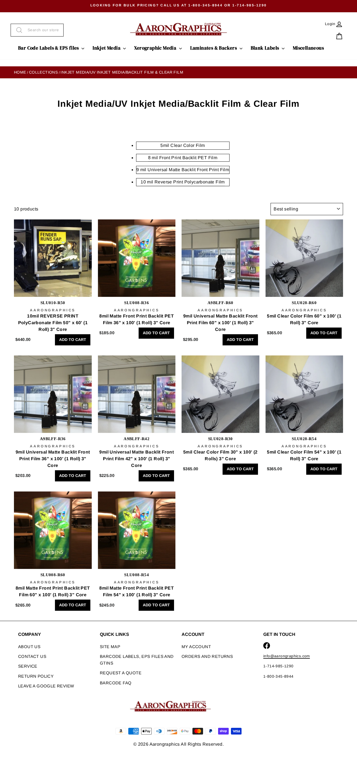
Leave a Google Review (46, 686)
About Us (29, 646)
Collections (43, 72)
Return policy (36, 676)
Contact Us (32, 656)
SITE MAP (110, 646)
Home (20, 72)
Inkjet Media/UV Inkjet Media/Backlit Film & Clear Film (122, 72)
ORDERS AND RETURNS (207, 656)
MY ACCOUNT (196, 646)
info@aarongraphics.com (286, 656)
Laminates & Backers (214, 48)
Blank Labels (265, 48)
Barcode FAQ (115, 682)
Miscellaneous (308, 48)
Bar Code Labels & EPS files (49, 48)
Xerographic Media (155, 48)
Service (27, 666)
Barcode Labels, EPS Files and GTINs (137, 659)
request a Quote (120, 672)
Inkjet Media (107, 48)
